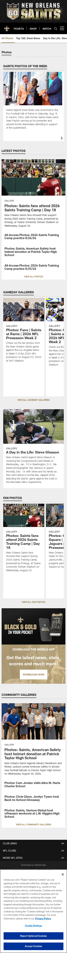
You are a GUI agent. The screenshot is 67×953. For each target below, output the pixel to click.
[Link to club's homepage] (7, 27)
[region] (33, 911)
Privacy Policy (43, 918)
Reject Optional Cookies (33, 935)
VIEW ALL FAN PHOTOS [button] (33, 602)
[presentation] (62, 139)
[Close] (63, 874)
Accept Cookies (33, 946)
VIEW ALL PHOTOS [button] (33, 276)
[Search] (55, 28)
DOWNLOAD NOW (33, 674)
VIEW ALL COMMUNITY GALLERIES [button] (33, 824)
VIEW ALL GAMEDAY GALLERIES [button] (33, 400)
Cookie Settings (33, 925)
